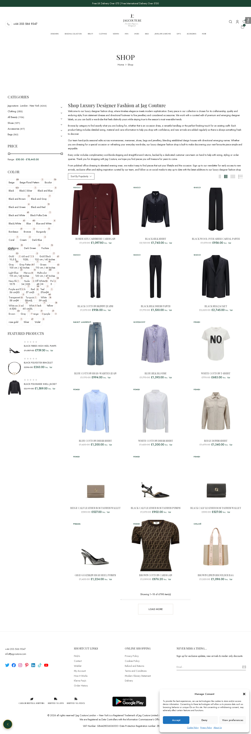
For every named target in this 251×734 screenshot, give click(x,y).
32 (22, 297)
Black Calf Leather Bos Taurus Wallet (215, 508)
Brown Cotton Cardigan (155, 575)
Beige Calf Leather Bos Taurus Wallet (95, 508)
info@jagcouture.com (15, 654)
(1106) (21, 117)
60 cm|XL (28, 308)
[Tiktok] (40, 665)
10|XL (26, 259)
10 (52, 245)
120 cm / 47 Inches (45, 276)
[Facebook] (14, 665)
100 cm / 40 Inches (45, 259)
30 (32, 273)
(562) (15, 134)
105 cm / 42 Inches (19, 267)
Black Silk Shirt (155, 239)
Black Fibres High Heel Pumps (40, 346)
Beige (11, 182)
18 (50, 297)
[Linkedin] (33, 665)
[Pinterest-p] (27, 665)
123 (17, 253)
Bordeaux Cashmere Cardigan (95, 239)
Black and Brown (17, 199)
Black (11, 190)
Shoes (11, 123)
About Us (218, 727)
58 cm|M (14, 300)
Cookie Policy (193, 727)
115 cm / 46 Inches (19, 276)
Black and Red (38, 207)
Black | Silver (25, 190)
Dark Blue (37, 240)
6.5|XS (13, 308)
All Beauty (12, 117)
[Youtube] (46, 665)
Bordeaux (13, 231)
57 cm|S (30, 292)
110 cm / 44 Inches (45, 267)
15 (48, 204)
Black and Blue (45, 190)
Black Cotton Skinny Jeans (95, 306)
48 (28, 212)
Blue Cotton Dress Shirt (95, 441)
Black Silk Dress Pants (155, 306)
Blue (28, 223)
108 (46, 281)
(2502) (20, 111)
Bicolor (48, 182)
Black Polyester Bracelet (38, 362)
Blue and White (43, 223)
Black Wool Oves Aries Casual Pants (216, 239)
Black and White (17, 215)
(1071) (17, 123)
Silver (26, 322)
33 (37, 289)
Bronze (27, 231)
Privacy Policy (206, 727)
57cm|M (45, 292)
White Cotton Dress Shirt (155, 441)
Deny (204, 720)
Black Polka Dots (38, 215)
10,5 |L (13, 259)
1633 (17, 187)
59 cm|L (43, 300)
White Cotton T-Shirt (215, 373)
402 (34, 220)
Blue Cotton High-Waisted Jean (95, 373)
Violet (37, 322)
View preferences (232, 720)
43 (24, 220)
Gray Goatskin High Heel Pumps (95, 575)
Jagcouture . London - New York (23, 105)
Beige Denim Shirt (215, 441)
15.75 (12, 284)
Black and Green (17, 207)
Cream (23, 240)
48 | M (40, 284)
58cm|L (28, 300)
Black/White (15, 223)
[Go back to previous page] (7, 724)
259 (17, 179)
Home (121, 65)
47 (32, 319)
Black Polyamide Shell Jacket (40, 384)
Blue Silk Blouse (156, 373)
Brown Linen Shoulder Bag (216, 575)
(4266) (43, 105)
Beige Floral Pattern (29, 182)
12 (29, 196)
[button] (244, 694)
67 (58, 256)
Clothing (12, 111)
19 (22, 245)
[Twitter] (7, 665)
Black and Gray (39, 199)
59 (32, 264)
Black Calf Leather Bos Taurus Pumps (155, 508)
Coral (11, 240)
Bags (10, 134)
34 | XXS (25, 284)
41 (21, 228)
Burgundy (41, 231)
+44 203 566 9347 (25, 24)
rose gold (13, 322)
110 (55, 179)
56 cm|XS (15, 292)
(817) (22, 128)
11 (49, 228)
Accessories (13, 128)
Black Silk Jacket (216, 306)
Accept (176, 720)
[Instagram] (20, 665)
